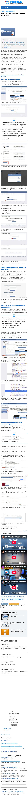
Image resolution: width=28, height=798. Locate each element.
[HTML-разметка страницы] (14, 379)
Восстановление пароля (10, 40)
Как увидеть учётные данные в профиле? (14, 42)
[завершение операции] (14, 260)
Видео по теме (7, 47)
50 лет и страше (14, 722)
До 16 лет (12, 716)
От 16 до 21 (13, 718)
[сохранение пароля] (14, 485)
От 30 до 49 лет (13, 721)
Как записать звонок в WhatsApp (9, 751)
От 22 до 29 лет (13, 719)
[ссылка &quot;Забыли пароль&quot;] (14, 99)
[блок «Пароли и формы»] (14, 468)
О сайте (11, 791)
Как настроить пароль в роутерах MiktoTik (11, 746)
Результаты (6, 730)
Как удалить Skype (5, 740)
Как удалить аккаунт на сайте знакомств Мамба (12, 748)
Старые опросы (7, 728)
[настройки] (14, 506)
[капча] (14, 185)
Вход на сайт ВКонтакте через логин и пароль (17, 615)
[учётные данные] (14, 521)
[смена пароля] (14, 244)
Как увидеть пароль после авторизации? (14, 45)
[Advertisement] (12, 22)
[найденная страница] (14, 204)
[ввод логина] (14, 116)
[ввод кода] (14, 227)
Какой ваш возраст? (6, 757)
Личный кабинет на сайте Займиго (9, 767)
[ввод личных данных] (14, 165)
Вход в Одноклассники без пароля (9, 743)
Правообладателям (18, 791)
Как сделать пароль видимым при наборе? (14, 44)
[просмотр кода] (14, 419)
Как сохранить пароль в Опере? (18, 530)
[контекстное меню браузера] (14, 356)
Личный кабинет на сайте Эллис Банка (10, 761)
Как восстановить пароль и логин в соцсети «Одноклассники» (18, 630)
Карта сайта (5, 791)
